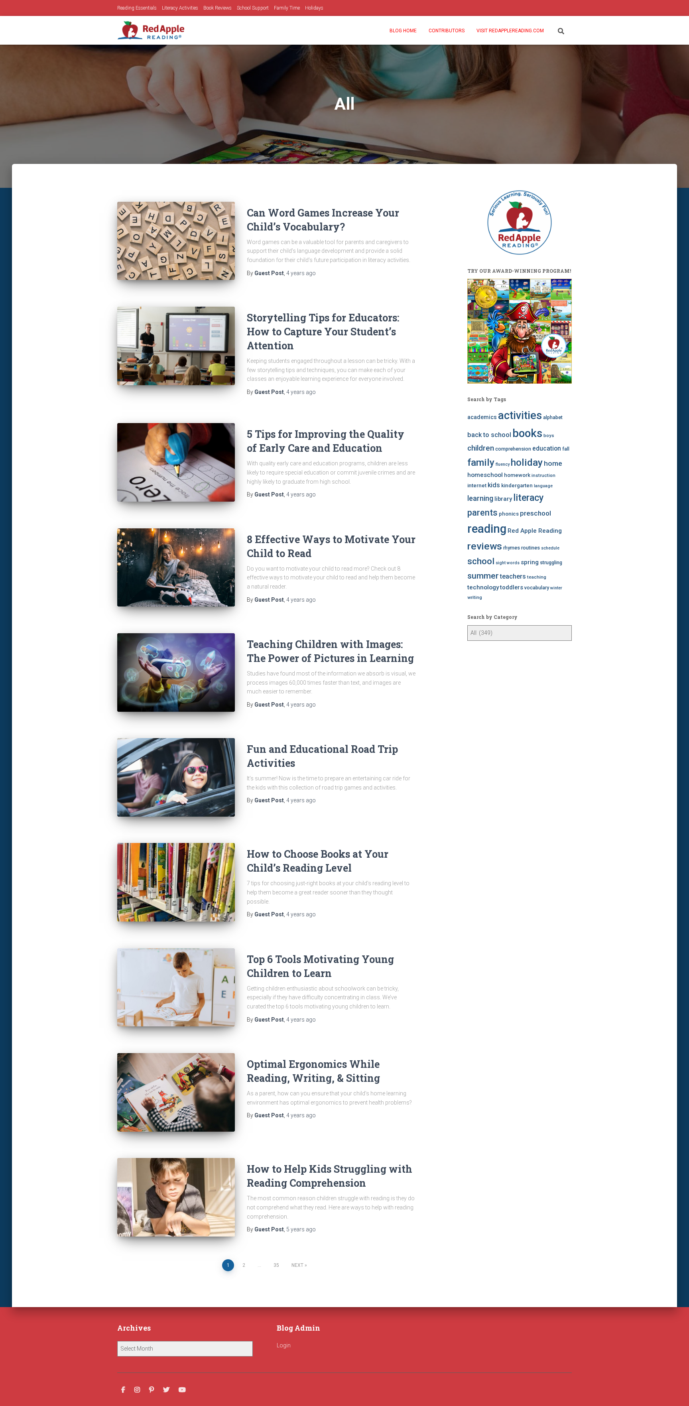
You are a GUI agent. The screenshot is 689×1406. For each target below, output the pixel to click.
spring (530, 562)
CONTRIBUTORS (447, 30)
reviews (484, 546)
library (503, 498)
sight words (508, 562)
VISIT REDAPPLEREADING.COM (510, 30)
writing (474, 597)
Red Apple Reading (535, 530)
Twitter (166, 1390)
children (480, 448)
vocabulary (536, 588)
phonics (509, 514)
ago (301, 273)
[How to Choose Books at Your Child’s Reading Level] (176, 882)
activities (520, 415)
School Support (253, 8)
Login (284, 1345)
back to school (489, 435)
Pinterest (151, 1390)
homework (517, 475)
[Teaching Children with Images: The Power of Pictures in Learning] (176, 672)
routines (530, 548)
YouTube (182, 1390)
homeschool (485, 475)
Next (297, 1265)
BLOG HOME (403, 30)
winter (556, 588)
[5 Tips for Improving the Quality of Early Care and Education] (176, 462)
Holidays (314, 8)
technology (483, 587)
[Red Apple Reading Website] (519, 331)
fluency (503, 464)
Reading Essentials (137, 8)
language (543, 485)
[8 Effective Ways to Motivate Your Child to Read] (176, 567)
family (480, 462)
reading (486, 529)
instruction (543, 475)
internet (476, 485)
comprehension (513, 449)
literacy (528, 497)
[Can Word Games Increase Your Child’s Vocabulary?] (176, 241)
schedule (550, 548)
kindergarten (517, 485)
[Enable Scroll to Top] (673, 1390)
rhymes (511, 548)
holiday (527, 462)
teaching (536, 577)
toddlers (511, 587)
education (546, 448)
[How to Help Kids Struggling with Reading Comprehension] (176, 1197)
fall (565, 449)
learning (480, 498)
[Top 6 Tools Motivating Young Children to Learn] (176, 987)
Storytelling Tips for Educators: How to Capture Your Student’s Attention (323, 331)
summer (483, 576)
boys (548, 435)
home (553, 463)
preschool (535, 513)
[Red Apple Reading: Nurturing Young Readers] (151, 30)
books (527, 433)
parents (482, 513)
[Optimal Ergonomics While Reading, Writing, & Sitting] (176, 1092)
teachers (513, 576)
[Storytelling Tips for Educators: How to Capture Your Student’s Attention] (176, 346)
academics (482, 417)
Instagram (137, 1390)
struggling (551, 562)
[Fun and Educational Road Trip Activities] (176, 777)
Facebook (123, 1390)
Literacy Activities (180, 8)
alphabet (553, 417)
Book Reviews (217, 8)
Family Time (287, 8)
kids (494, 485)
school (480, 561)
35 (276, 1265)
